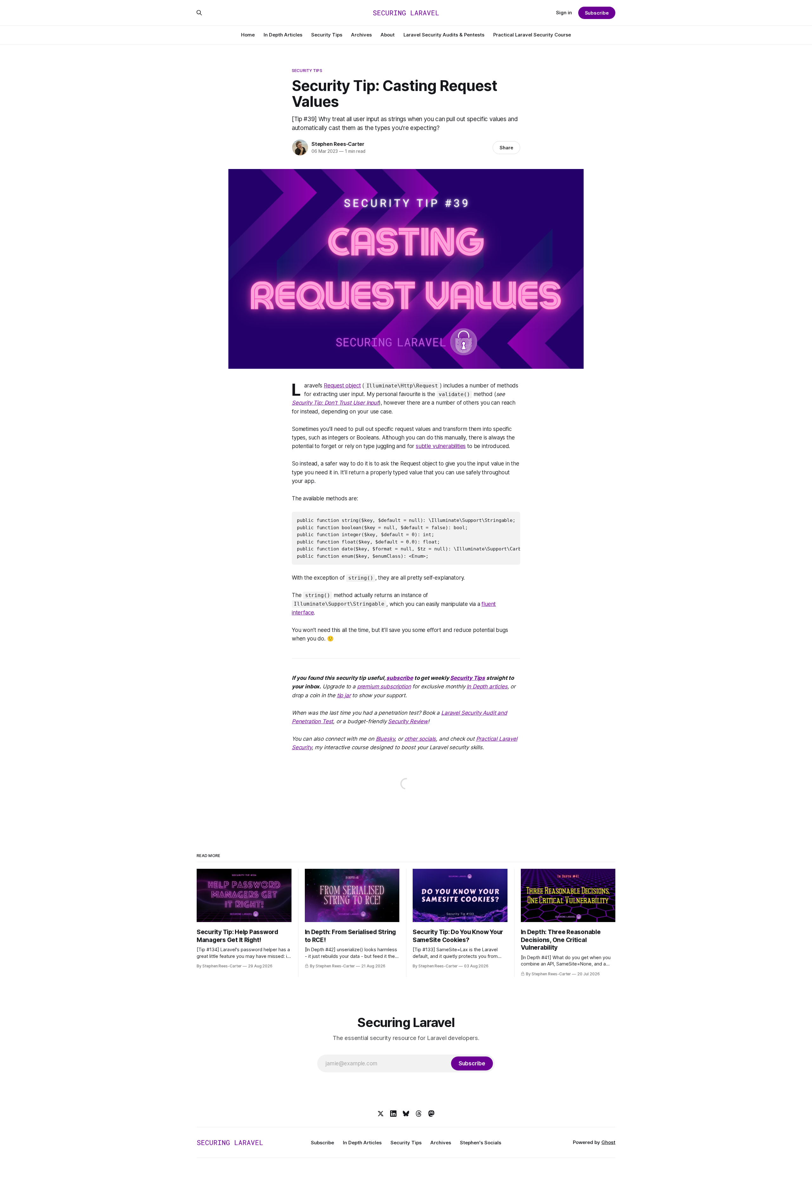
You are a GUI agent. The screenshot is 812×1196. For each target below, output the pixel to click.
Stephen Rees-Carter (337, 144)
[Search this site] (199, 13)
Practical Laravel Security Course (532, 35)
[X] (380, 1113)
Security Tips (326, 35)
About (388, 35)
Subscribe (597, 13)
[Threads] (419, 1113)
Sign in (564, 13)
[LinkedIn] (393, 1113)
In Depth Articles (283, 35)
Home (248, 35)
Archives (361, 35)
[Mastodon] (431, 1113)
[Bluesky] (406, 1113)
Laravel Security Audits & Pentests (443, 35)
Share (506, 148)
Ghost (608, 1142)
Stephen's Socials (480, 1143)
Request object (342, 385)
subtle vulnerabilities (441, 446)
